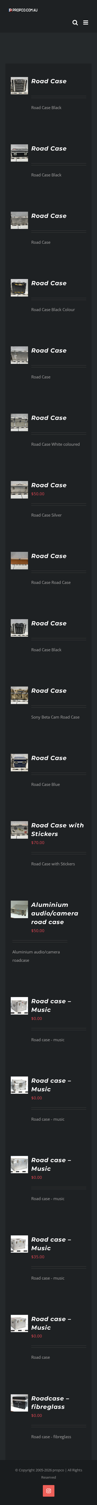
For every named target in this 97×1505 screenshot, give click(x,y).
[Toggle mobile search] (75, 22)
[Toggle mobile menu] (86, 22)
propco (58, 1470)
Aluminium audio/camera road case (54, 913)
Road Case (49, 81)
